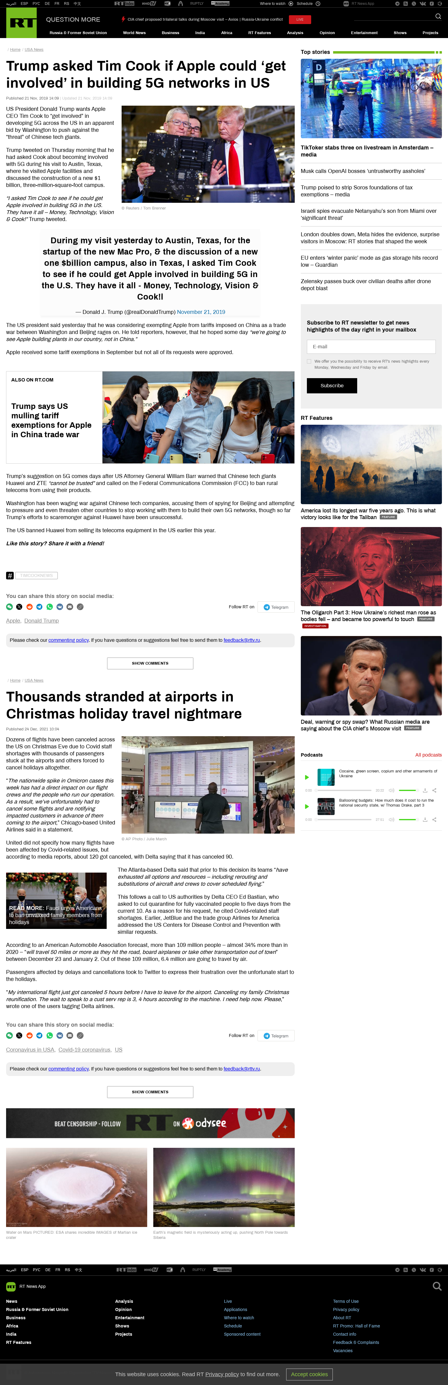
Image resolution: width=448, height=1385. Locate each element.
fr (57, 1270)
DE (47, 4)
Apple (13, 621)
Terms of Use (346, 1301)
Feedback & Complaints (356, 1342)
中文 (77, 4)
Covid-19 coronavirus (84, 1050)
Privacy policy (346, 1309)
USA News (34, 49)
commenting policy (68, 640)
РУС (36, 4)
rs (67, 1270)
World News (134, 33)
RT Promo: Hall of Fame (356, 1326)
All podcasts (428, 755)
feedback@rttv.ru (242, 640)
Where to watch (239, 1318)
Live (228, 1301)
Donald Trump (41, 621)
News (11, 1301)
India (200, 33)
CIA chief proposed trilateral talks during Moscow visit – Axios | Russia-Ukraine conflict (205, 19)
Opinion (327, 33)
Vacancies (343, 1350)
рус (37, 1270)
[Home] (21, 23)
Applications (235, 1309)
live (300, 19)
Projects (430, 33)
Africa (226, 33)
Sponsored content (242, 1334)
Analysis (295, 33)
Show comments (150, 663)
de (48, 1270)
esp (24, 1270)
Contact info (344, 1334)
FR (57, 4)
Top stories (315, 52)
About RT (342, 1318)
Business (170, 33)
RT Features (259, 33)
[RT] (124, 3)
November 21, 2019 (201, 312)
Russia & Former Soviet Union (78, 33)
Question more (73, 19)
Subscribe (332, 385)
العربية (11, 4)
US (119, 1050)
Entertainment (364, 33)
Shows (400, 33)
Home (15, 49)
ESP (24, 4)
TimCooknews (36, 575)
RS (66, 4)
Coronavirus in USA (30, 1050)
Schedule (233, 1326)
